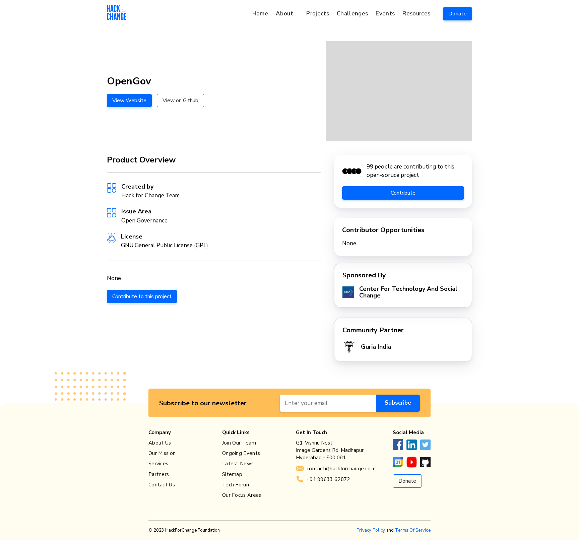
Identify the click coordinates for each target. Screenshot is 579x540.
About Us (159, 443)
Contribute (403, 193)
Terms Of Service (413, 530)
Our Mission (162, 453)
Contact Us (161, 484)
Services (158, 463)
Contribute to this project (142, 296)
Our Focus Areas (241, 495)
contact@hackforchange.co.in (341, 468)
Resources (416, 13)
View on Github (180, 100)
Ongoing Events (241, 453)
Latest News (238, 463)
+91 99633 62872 (328, 479)
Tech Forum (236, 484)
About (284, 13)
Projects (317, 13)
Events (385, 13)
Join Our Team (239, 443)
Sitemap (232, 474)
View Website (129, 100)
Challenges (352, 13)
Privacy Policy (371, 530)
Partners (158, 474)
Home (260, 13)
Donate (457, 13)
